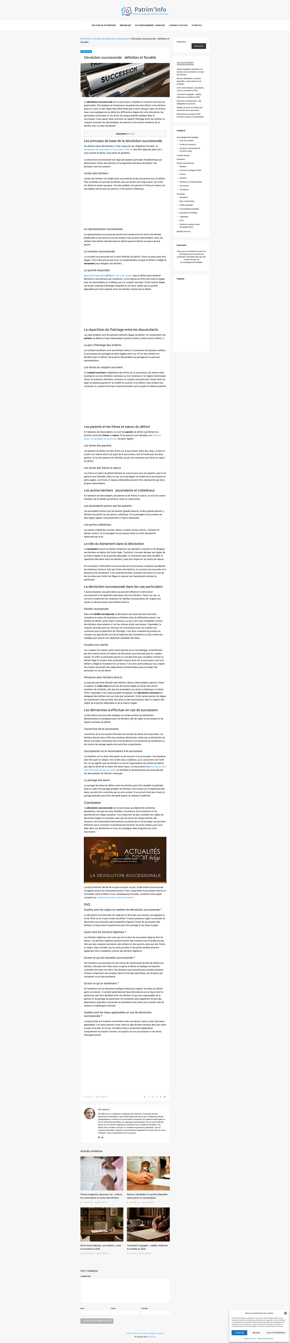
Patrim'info (85, 38)
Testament (184, 190)
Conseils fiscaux (178, 25)
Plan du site (138, 1333)
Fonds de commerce (188, 144)
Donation (183, 178)
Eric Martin (102, 1097)
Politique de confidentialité (265, 1338)
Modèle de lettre (183, 231)
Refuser (256, 1333)
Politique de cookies (250, 1338)
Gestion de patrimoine (104, 25)
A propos (160, 1333)
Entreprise (181, 159)
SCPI (182, 220)
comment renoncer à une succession (115, 897)
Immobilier (125, 25)
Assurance (184, 197)
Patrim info (151, 1337)
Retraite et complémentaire (191, 182)
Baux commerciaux (187, 201)
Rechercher (181, 42)
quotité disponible (96, 275)
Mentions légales (149, 1333)
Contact (129, 1333)
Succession (123, 38)
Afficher (130, 134)
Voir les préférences (275, 1333)
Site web (144, 1308)
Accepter (239, 1333)
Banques (183, 166)
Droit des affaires (187, 141)
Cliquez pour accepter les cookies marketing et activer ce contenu (125, 860)
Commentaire (86, 1276)
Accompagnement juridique (150, 25)
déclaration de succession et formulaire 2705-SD (108, 149)
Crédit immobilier (186, 205)
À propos (197, 25)
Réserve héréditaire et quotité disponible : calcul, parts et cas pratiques (189, 81)
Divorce (183, 174)
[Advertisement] (125, 210)
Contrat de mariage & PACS (190, 170)
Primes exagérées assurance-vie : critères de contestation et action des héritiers (190, 72)
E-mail (113, 1308)
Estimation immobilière (189, 213)
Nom (82, 1308)
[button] (285, 1313)
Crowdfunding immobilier (189, 209)
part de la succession (122, 275)
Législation (184, 217)
